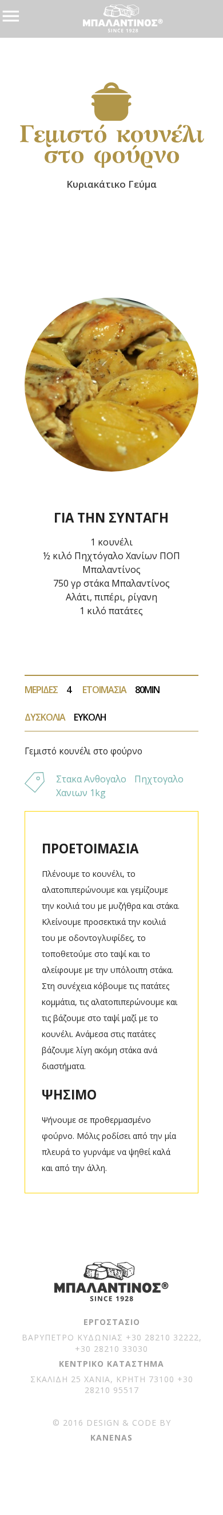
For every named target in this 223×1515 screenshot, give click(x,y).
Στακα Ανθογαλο (91, 779)
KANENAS (111, 1437)
